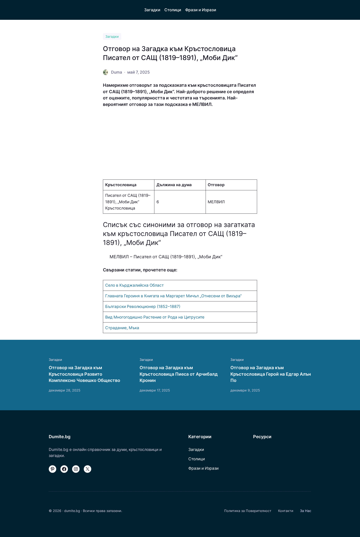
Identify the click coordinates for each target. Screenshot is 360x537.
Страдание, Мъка (122, 327)
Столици (196, 458)
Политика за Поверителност (247, 511)
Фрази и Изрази (203, 468)
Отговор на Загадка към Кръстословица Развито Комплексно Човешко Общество (84, 374)
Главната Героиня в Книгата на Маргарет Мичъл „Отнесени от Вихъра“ (173, 295)
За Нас (305, 511)
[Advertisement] (180, 143)
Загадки (112, 36)
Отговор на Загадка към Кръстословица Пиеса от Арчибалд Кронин (179, 374)
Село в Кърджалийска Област (134, 285)
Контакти (285, 511)
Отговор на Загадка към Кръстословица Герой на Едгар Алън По (270, 374)
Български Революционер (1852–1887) (142, 306)
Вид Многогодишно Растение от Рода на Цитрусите (154, 317)
